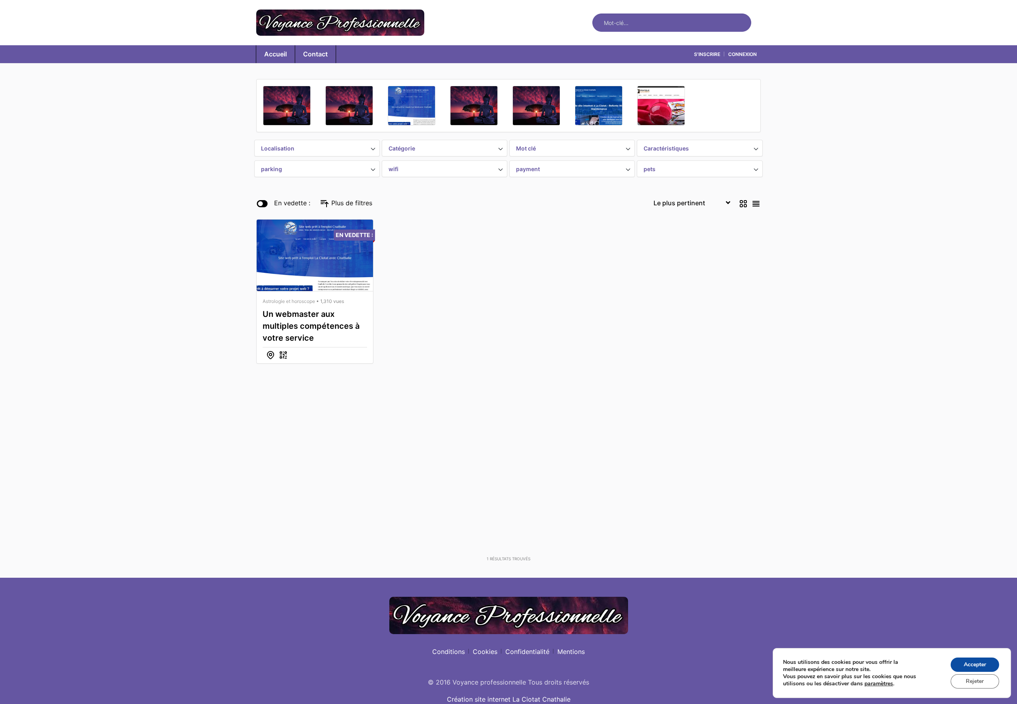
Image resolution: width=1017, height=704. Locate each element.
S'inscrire (707, 54)
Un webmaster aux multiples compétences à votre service (311, 326)
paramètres (878, 683)
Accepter (975, 664)
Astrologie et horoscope (289, 301)
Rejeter (975, 681)
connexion (742, 54)
